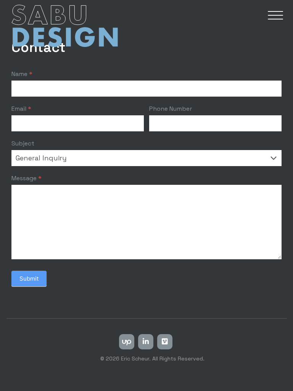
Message (26, 178)
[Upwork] (126, 341)
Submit (29, 278)
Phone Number (170, 109)
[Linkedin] (145, 341)
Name (21, 74)
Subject (22, 143)
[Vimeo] (164, 341)
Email (21, 109)
